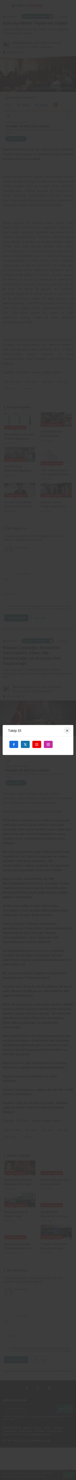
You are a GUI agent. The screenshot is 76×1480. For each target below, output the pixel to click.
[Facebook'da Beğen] (13, 744)
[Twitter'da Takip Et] (25, 744)
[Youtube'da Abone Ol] (36, 744)
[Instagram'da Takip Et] (48, 744)
